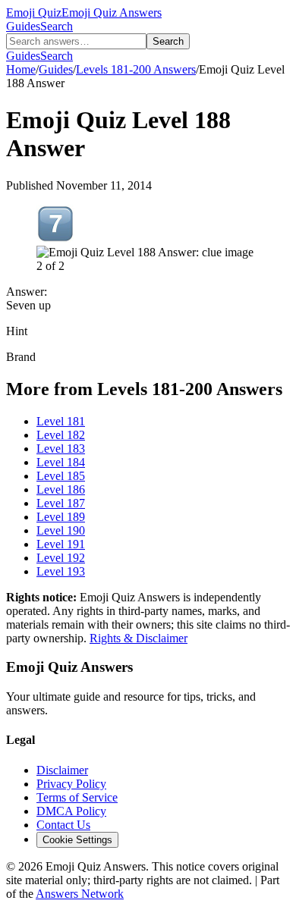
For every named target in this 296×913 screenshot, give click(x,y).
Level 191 (60, 544)
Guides (23, 26)
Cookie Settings (77, 840)
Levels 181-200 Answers (136, 69)
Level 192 (60, 557)
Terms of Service (77, 797)
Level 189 (60, 516)
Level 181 (60, 421)
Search (56, 26)
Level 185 (60, 475)
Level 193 (60, 571)
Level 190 (60, 530)
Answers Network (80, 893)
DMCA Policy (71, 811)
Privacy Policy (71, 783)
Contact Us (63, 824)
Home (21, 69)
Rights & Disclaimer (138, 638)
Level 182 (60, 434)
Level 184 (60, 462)
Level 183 (60, 448)
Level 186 (60, 489)
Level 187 (60, 503)
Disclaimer (62, 770)
